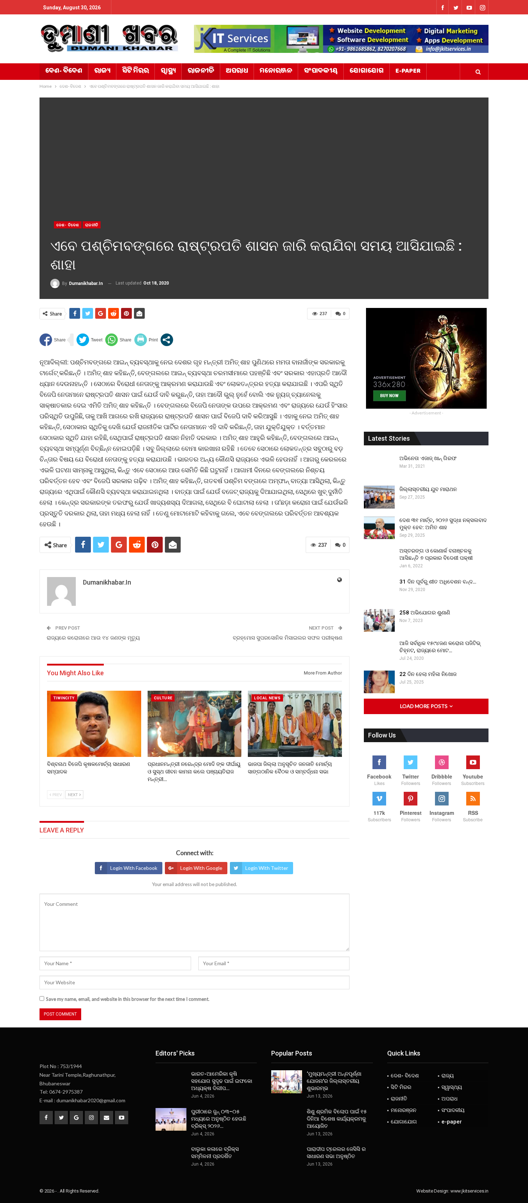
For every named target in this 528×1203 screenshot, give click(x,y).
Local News (267, 698)
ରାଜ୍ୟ (102, 71)
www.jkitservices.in (469, 1191)
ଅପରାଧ (237, 71)
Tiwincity (64, 698)
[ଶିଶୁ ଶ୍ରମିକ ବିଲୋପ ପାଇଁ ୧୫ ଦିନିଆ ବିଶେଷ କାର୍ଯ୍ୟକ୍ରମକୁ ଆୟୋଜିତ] (286, 1119)
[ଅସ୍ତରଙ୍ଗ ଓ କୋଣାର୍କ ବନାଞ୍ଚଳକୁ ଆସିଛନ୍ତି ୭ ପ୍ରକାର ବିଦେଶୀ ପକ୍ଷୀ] (379, 558)
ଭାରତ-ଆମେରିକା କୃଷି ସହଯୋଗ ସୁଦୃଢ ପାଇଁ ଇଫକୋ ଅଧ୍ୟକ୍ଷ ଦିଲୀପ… (221, 1081)
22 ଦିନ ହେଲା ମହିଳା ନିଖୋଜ (428, 674)
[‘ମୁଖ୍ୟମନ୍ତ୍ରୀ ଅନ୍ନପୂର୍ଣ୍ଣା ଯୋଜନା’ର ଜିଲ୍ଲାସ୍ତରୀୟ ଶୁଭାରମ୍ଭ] (286, 1081)
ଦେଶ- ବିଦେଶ (63, 71)
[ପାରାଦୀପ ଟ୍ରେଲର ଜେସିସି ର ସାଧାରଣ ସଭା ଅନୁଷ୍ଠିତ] (286, 1156)
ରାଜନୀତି (200, 71)
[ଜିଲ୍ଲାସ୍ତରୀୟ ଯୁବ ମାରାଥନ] (379, 497)
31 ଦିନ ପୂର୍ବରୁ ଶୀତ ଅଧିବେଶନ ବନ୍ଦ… (437, 581)
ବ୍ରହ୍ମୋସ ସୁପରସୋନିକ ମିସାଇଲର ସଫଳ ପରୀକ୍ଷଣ (287, 638)
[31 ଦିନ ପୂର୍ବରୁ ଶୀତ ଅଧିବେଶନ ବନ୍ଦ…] (379, 589)
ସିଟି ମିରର (135, 71)
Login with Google (201, 868)
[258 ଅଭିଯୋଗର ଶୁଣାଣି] (379, 620)
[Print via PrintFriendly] (146, 339)
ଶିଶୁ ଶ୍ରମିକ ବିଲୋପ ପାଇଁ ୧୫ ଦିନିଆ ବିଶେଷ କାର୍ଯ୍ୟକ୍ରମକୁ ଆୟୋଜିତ (337, 1118)
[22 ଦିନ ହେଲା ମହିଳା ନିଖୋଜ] (379, 682)
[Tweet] (89, 339)
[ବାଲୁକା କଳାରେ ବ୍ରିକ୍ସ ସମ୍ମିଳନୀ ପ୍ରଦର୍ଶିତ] (171, 1156)
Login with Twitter (266, 868)
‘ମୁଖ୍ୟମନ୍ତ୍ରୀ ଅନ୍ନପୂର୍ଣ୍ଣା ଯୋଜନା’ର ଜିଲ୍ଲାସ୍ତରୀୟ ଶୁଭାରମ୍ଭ (334, 1081)
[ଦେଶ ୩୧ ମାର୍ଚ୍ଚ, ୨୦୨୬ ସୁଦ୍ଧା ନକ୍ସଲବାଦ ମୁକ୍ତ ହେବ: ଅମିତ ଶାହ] (379, 528)
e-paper (408, 71)
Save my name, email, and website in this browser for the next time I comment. (127, 999)
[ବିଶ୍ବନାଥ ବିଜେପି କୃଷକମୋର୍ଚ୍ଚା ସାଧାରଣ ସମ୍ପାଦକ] (94, 724)
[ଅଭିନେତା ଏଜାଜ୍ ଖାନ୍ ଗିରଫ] (379, 466)
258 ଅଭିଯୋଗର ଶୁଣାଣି (424, 612)
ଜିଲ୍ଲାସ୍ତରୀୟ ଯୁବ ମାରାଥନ (428, 489)
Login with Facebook (133, 868)
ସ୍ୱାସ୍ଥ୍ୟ (168, 71)
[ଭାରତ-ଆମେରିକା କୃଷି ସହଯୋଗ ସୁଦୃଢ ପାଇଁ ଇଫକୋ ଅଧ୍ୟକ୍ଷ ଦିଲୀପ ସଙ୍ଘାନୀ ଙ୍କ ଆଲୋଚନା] (171, 1081)
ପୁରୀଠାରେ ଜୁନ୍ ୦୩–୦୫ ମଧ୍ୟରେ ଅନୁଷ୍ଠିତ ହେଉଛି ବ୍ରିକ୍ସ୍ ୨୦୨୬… (218, 1118)
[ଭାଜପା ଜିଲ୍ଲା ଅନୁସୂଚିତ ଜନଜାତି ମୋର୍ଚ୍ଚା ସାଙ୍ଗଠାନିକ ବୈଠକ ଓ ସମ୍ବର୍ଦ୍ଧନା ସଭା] (295, 724)
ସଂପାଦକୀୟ (321, 71)
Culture (163, 698)
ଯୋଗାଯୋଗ (366, 71)
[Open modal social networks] (167, 339)
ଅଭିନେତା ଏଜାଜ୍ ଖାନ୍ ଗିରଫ (428, 458)
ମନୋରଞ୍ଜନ (276, 71)
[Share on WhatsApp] (118, 339)
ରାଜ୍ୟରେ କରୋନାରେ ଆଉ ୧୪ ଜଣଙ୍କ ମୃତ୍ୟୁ (93, 638)
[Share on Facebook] (53, 339)
